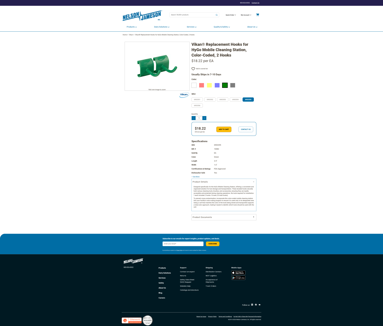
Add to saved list (202, 69)
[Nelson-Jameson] (142, 15)
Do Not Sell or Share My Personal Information (247, 316)
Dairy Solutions (165, 273)
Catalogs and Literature (189, 290)
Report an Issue (201, 316)
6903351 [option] (197, 100)
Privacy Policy (179, 250)
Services (162, 278)
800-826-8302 (128, 267)
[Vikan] (184, 95)
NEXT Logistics (211, 276)
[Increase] (204, 118)
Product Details (200, 182)
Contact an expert (187, 272)
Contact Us (255, 3)
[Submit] (216, 14)
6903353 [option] (223, 100)
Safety (161, 283)
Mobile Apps (236, 268)
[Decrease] (194, 118)
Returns (183, 276)
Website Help (185, 286)
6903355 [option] (248, 100)
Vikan (131, 35)
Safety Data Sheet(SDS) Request (187, 281)
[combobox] (194, 14)
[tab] (224, 195)
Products (162, 268)
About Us (162, 288)
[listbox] (224, 86)
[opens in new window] (243, 273)
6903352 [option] (210, 100)
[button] (230, 15)
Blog (160, 293)
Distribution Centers (213, 272)
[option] (194, 85)
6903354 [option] (235, 100)
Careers (162, 298)
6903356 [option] (197, 106)
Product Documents (202, 217)
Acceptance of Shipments (212, 281)
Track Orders (211, 286)
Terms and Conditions (225, 316)
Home (125, 35)
